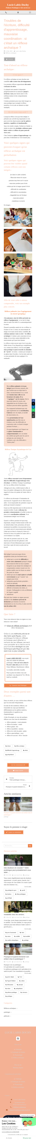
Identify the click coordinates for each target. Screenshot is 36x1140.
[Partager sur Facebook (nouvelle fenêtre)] (33, 400)
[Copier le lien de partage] (33, 416)
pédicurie (6, 1016)
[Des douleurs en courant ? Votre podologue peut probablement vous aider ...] (18, 860)
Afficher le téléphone (19, 1107)
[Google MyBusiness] (18, 1038)
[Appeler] (6, 12)
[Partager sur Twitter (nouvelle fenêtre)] (33, 403)
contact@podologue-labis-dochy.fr (19, 1110)
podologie (7, 1012)
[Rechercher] (30, 845)
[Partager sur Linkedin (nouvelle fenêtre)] (33, 407)
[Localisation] (18, 12)
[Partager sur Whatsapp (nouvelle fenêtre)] (33, 410)
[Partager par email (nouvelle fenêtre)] (33, 413)
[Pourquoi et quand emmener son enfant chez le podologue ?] (18, 804)
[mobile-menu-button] (30, 12)
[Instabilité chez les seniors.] (18, 907)
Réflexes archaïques (10, 1008)
